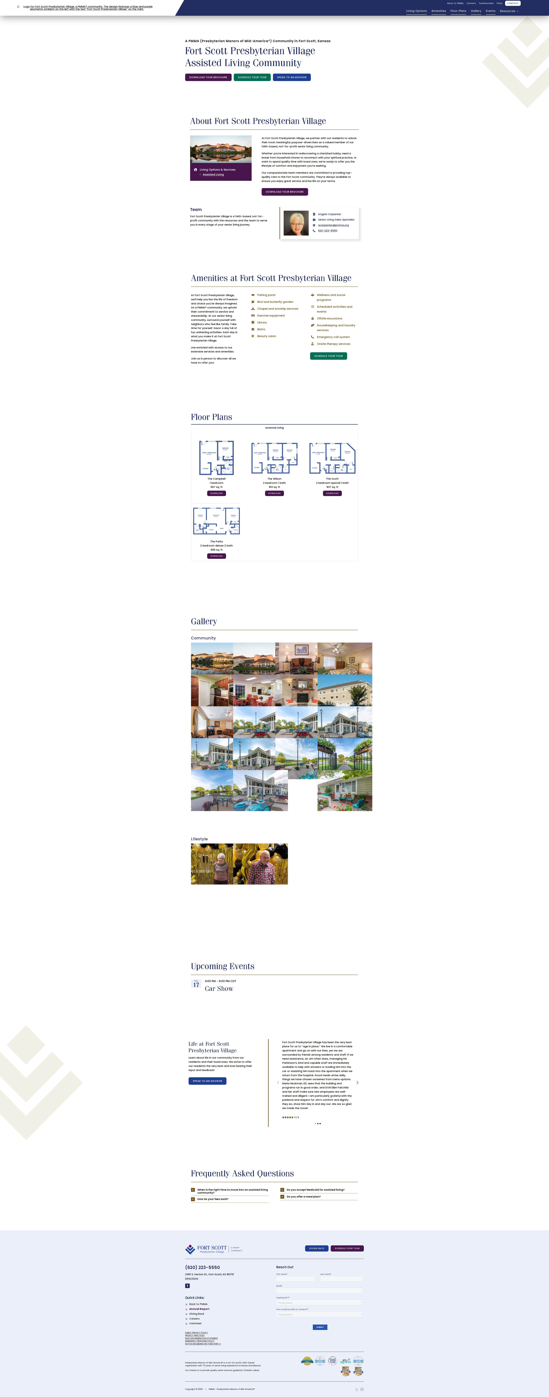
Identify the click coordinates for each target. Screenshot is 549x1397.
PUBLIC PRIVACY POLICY (196, 1332)
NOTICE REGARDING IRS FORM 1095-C (203, 1343)
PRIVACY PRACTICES (194, 1335)
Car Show (219, 988)
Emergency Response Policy (199, 1341)
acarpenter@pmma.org (333, 225)
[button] (315, 1123)
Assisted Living (213, 174)
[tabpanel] (274, 496)
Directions (191, 1278)
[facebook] (187, 1286)
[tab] (274, 427)
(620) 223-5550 (202, 1267)
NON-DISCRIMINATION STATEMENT (201, 1338)
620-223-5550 (327, 230)
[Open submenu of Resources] (517, 11)
